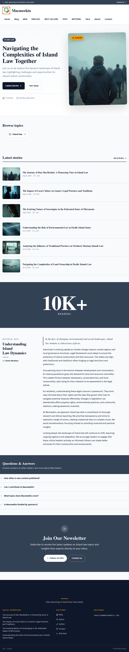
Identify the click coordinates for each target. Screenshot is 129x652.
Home (7, 19)
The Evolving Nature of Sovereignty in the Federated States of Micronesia (24, 629)
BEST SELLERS (51, 19)
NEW (25, 19)
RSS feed (62, 633)
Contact (108, 19)
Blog (16, 19)
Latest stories (12, 85)
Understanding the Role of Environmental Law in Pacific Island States (26, 636)
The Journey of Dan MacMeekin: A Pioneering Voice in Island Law (25, 616)
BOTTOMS (76, 19)
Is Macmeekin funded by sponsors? (21, 504)
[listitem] (17, 134)
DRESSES (35, 19)
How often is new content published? (22, 478)
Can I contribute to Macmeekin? (19, 487)
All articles (119, 158)
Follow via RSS (57, 558)
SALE (87, 19)
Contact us (120, 2)
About (97, 19)
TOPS (65, 19)
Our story (34, 85)
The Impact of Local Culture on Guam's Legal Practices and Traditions (25, 623)
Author (62, 624)
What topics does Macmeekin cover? (21, 496)
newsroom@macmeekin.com (106, 615)
